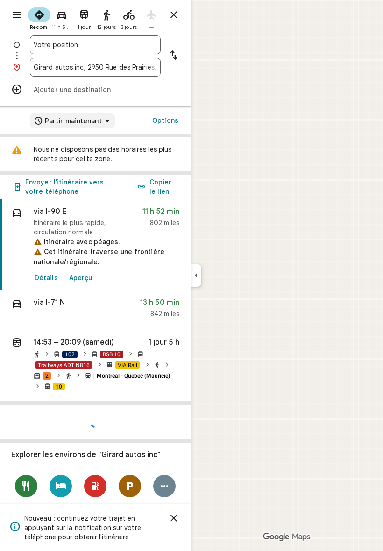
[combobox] (95, 44)
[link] (95, 244)
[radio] (39, 18)
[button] (95, 310)
